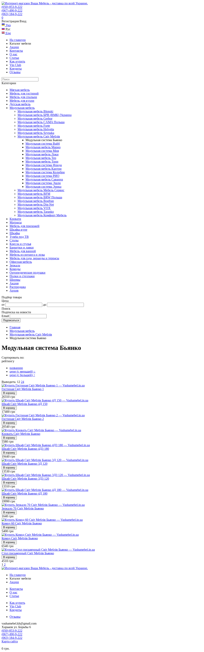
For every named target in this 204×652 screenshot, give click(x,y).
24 (22, 382)
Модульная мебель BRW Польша (40, 197)
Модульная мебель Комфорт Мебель (42, 215)
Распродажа (18, 287)
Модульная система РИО (42, 176)
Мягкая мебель (20, 90)
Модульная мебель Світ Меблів (39, 136)
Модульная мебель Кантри (44, 168)
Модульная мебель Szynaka (36, 133)
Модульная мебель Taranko (36, 211)
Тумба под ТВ (19, 236)
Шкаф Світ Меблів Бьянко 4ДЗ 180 (25, 448)
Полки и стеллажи (22, 276)
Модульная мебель (22, 107)
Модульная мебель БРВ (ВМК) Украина (45, 115)
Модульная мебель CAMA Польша (41, 122)
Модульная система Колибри (45, 172)
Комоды (15, 269)
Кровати (15, 219)
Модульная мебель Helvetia (36, 129)
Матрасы (16, 222)
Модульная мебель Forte (34, 125)
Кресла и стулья (20, 244)
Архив (14, 290)
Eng (8, 33)
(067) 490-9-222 (12, 10)
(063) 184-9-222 (12, 14)
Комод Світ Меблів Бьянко (20, 538)
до (44, 304)
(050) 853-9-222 (12, 7)
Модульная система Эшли (43, 183)
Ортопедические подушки (27, 272)
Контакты (16, 50)
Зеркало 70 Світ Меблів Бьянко (23, 508)
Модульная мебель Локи (42, 154)
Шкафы (15, 233)
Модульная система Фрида (44, 165)
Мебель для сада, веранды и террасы (34, 258)
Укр (8, 25)
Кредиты (16, 68)
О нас (13, 54)
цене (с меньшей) (22, 371)
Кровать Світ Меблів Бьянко (21, 433)
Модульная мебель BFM (34, 193)
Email (5, 316)
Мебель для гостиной (24, 93)
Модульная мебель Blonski (35, 111)
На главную (18, 40)
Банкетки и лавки (22, 247)
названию (16, 368)
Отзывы (15, 72)
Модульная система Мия (42, 150)
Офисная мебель (21, 262)
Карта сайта (10, 641)
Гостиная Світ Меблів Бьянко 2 (23, 419)
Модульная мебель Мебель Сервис (41, 190)
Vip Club (15, 65)
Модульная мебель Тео (41, 158)
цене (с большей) (22, 375)
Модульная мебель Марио (43, 147)
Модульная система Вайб (43, 143)
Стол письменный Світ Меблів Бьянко (28, 553)
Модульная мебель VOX (34, 208)
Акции (14, 47)
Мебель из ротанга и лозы (27, 254)
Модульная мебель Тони (42, 161)
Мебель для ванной (23, 251)
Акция (14, 283)
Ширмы (15, 279)
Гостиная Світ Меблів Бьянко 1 (23, 389)
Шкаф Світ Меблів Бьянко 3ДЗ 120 (25, 478)
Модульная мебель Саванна (44, 179)
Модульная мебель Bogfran (36, 201)
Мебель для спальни (23, 97)
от (3, 304)
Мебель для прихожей (24, 226)
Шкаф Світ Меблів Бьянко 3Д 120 (24, 463)
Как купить (17, 61)
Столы (14, 240)
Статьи (14, 58)
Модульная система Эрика (43, 186)
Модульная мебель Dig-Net (36, 204)
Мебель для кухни (22, 100)
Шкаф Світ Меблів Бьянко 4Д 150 (24, 404)
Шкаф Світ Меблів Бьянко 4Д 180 (24, 493)
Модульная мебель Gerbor (35, 118)
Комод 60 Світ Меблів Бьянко (22, 523)
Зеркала (15, 265)
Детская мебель (20, 104)
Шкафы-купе (18, 229)
